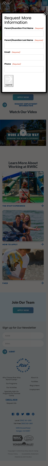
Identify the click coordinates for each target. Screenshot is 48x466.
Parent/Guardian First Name (23, 28)
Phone (12, 64)
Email (12, 52)
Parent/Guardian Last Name (23, 40)
